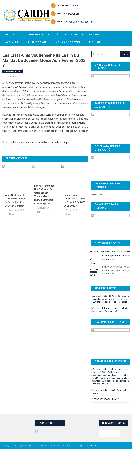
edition (11, 214)
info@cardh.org (71, 14)
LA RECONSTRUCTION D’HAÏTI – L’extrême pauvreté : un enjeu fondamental (107, 268)
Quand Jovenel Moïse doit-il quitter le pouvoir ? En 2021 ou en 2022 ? (74, 200)
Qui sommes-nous (36, 34)
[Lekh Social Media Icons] (102, 426)
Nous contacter (68, 42)
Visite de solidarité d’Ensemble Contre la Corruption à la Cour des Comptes (15, 200)
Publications (38, 42)
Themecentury (89, 438)
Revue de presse (12, 71)
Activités (12, 42)
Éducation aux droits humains (80, 34)
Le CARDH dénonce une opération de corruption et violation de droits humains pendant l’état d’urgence (44, 194)
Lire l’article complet (60, 142)
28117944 (74, 6)
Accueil (11, 34)
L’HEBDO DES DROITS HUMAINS (105, 392)
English (94, 42)
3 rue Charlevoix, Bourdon (80, 22)
